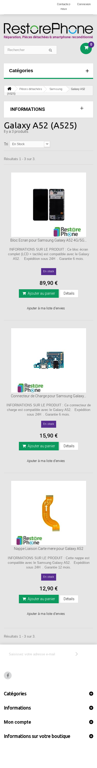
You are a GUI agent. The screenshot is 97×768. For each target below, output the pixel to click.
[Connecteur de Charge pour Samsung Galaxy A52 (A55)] (48, 360)
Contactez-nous (64, 7)
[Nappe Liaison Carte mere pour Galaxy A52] (48, 513)
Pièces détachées (30, 89)
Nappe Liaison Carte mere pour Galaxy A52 (48, 549)
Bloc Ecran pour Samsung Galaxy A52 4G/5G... (48, 240)
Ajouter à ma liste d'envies (46, 308)
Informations (27, 109)
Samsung (56, 89)
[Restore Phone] (48, 31)
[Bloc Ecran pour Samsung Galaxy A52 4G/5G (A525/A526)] (48, 204)
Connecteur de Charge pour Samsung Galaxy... (48, 396)
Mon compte (17, 722)
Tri (6, 144)
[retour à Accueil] (9, 89)
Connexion (84, 4)
